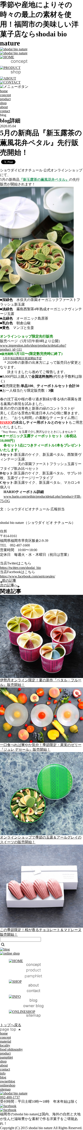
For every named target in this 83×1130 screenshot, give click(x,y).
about (4, 107)
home (4, 91)
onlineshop (7, 1085)
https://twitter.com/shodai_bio (20, 568)
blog (3, 1077)
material (5, 1041)
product (5, 99)
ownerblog (7, 1081)
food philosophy (11, 1049)
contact (5, 111)
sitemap (5, 1089)
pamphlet (6, 1057)
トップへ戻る (10, 1025)
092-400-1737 (10, 1097)
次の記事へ (9, 585)
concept (5, 95)
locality (5, 1045)
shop (3, 103)
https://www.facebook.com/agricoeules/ (27, 576)
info (3, 1073)
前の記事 (9, 580)
